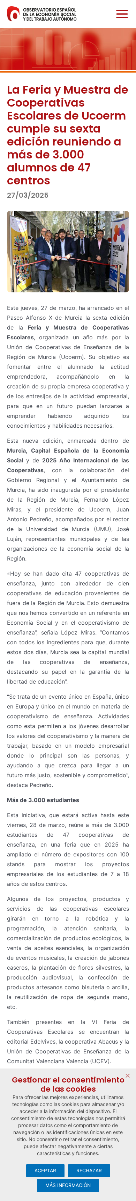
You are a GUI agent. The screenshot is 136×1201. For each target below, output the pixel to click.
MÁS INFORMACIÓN (68, 1185)
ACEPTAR (45, 1170)
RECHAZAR (89, 1170)
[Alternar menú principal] (120, 14)
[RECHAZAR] (127, 1075)
